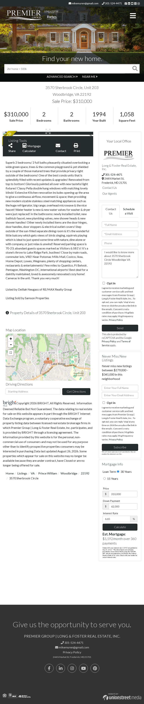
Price (106, 488)
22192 (85, 473)
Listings (22, 473)
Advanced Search (61, 76)
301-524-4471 (113, 3)
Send (120, 328)
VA (33, 473)
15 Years (112, 478)
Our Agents (109, 193)
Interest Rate (110, 513)
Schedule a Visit (129, 211)
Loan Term (109, 471)
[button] (135, 68)
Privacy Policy (115, 319)
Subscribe (120, 447)
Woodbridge (69, 473)
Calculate (120, 527)
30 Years (126, 471)
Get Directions (76, 391)
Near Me (88, 76)
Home (10, 473)
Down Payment (111, 500)
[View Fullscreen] (11, 352)
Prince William (47, 473)
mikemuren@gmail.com (84, 3)
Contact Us (109, 187)
